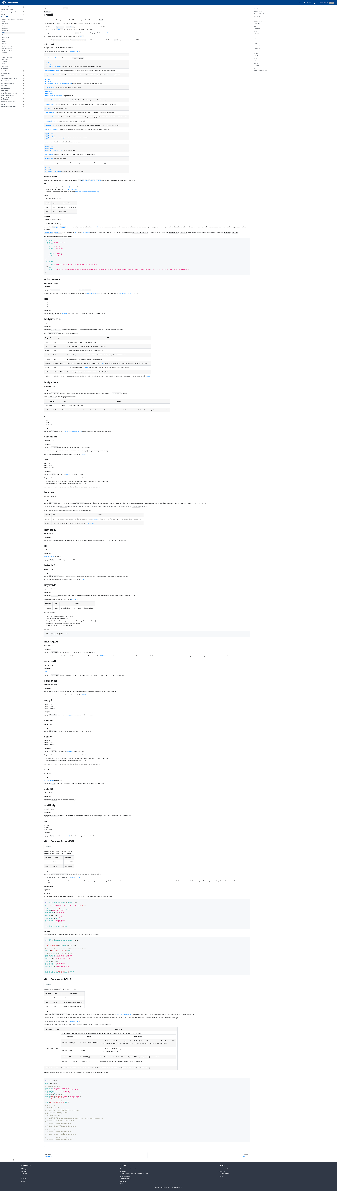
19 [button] (299, 2)
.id (255, 38)
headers (147, 376)
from (86, 755)
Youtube (23, 1178)
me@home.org (94, 191)
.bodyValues (257, 23)
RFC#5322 (84, 454)
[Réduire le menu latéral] (13, 1160)
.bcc (255, 19)
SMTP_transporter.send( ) (124, 1014)
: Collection (52, 58)
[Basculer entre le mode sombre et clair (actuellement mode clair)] (314, 2)
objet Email (86, 232)
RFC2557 (85, 367)
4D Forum (24, 1171)
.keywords (257, 43)
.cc (255, 26)
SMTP (75, 232)
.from (255, 31)
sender (79, 478)
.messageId (257, 46)
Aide (121, 1183)
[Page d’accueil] (45, 8)
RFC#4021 (74, 599)
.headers (256, 33)
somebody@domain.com (70, 187)
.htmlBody (256, 36)
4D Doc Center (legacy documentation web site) (134, 1174)
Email (106, 33)
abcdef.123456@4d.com (105, 656)
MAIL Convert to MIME (259, 73)
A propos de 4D (224, 1169)
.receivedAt (257, 48)
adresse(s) (58, 66)
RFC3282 (102, 363)
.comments (257, 28)
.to (255, 68)
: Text (50, 87)
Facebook (24, 1174)
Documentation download (128, 1169)
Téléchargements (125, 1178)
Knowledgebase (125, 1176)
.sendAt (256, 55)
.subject (256, 63)
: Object (52, 70)
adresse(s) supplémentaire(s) (63, 83)
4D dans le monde (224, 1174)
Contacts (222, 1171)
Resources (123, 1181)
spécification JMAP (74, 51)
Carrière (221, 1176)
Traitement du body (259, 14)
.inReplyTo (257, 41)
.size (255, 60)
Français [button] (308, 2)
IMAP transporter (49, 556)
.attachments (257, 16)
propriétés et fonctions (125, 293)
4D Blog (23, 1169)
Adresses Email (258, 11)
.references (257, 51)
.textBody (256, 65)
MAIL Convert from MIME (260, 70)
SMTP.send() (94, 227)
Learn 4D (123, 1171)
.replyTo (256, 53)
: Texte (50, 163)
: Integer (49, 154)
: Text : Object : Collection (49, 64)
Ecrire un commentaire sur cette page (57, 1147)
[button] (13, 7)
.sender (256, 58)
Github (23, 1181)
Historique (49, 847)
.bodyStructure (258, 21)
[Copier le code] (247, 240)
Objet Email (257, 9)
